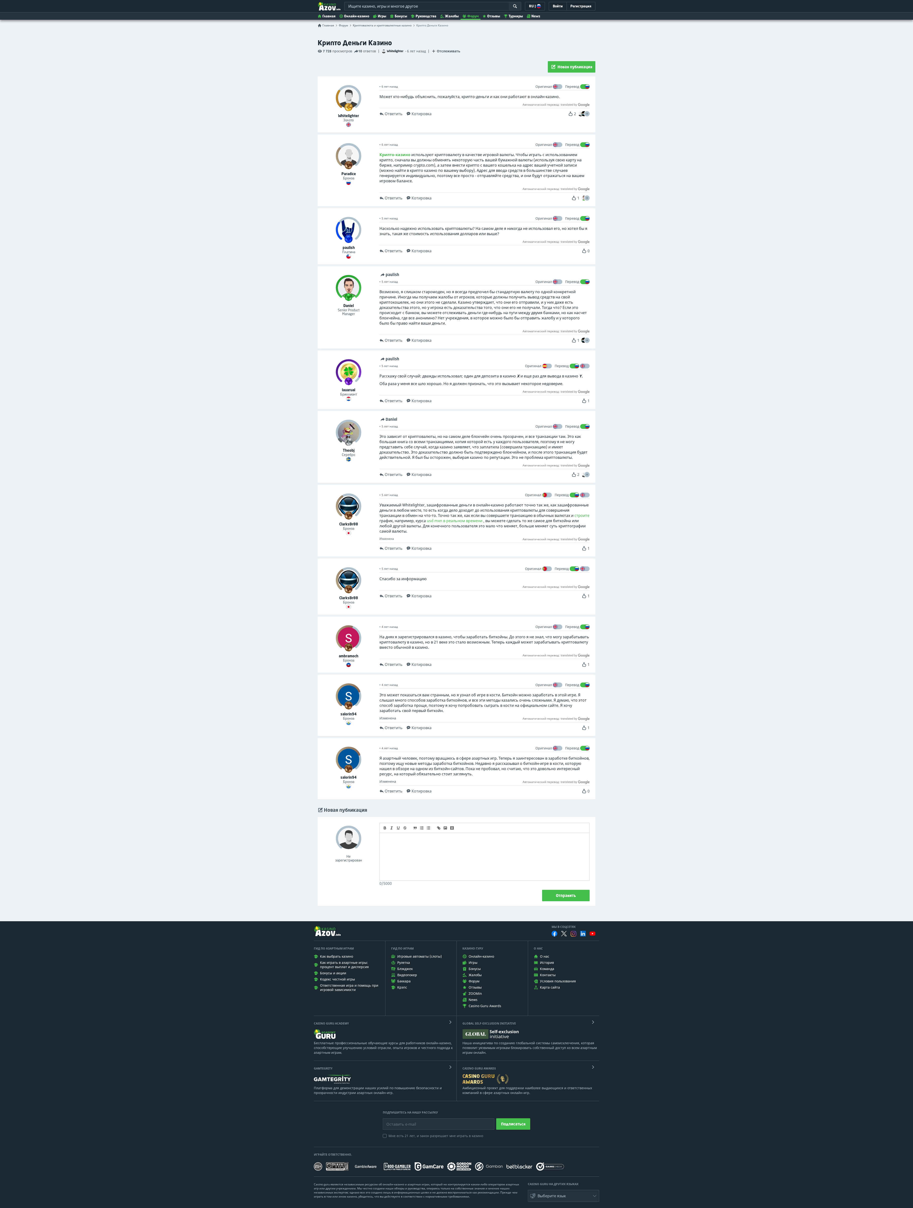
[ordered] (421, 828)
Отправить (566, 895)
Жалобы (452, 16)
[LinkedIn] (583, 933)
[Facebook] (554, 933)
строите (581, 515)
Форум (473, 16)
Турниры (516, 16)
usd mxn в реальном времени (454, 520)
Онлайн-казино (356, 16)
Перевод (572, 86)
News (535, 16)
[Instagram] (573, 934)
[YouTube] (592, 933)
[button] (587, 113)
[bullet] (428, 828)
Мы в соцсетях (564, 927)
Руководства (426, 16)
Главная (328, 16)
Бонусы (401, 16)
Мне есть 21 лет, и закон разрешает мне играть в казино (436, 1136)
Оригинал (543, 86)
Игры (382, 16)
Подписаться (513, 1124)
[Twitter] (564, 933)
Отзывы (493, 16)
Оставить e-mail (397, 1121)
